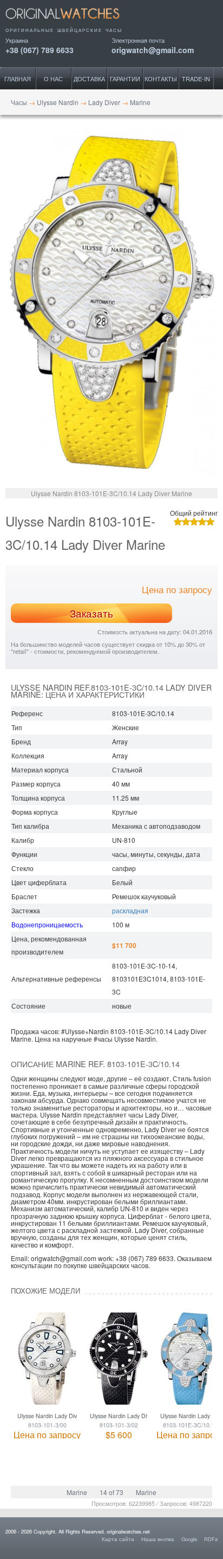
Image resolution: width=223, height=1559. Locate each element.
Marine (77, 1492)
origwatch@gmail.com (153, 49)
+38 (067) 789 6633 (39, 49)
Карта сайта (118, 1539)
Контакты (161, 78)
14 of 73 (111, 1492)
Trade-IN (196, 78)
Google (189, 1539)
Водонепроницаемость (47, 924)
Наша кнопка (157, 1539)
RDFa (211, 1539)
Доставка (89, 78)
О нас (53, 78)
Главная (17, 78)
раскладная (130, 910)
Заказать (91, 613)
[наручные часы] (71, 23)
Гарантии (125, 78)
